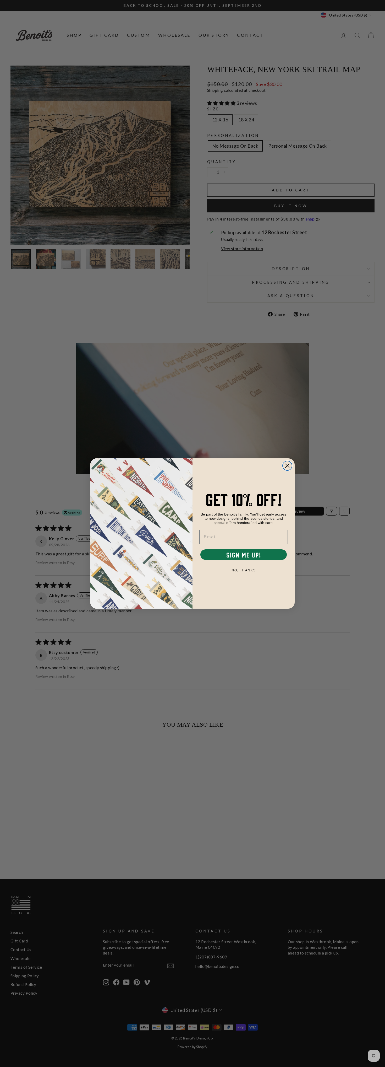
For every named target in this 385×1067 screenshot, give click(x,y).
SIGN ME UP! (243, 555)
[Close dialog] (287, 465)
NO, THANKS (244, 570)
